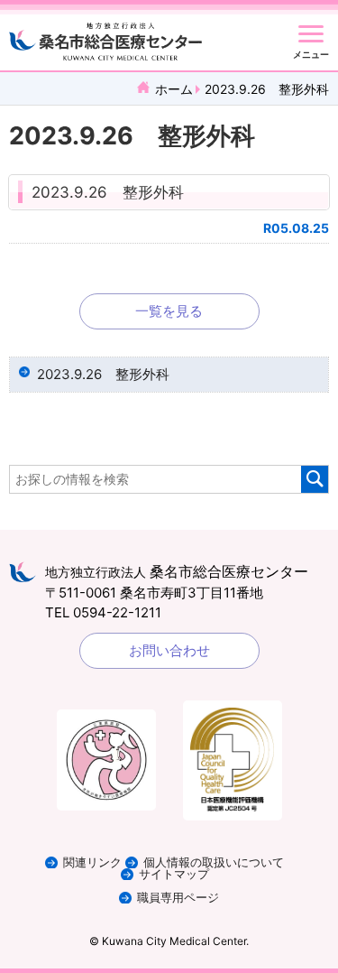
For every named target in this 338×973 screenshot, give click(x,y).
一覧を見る (169, 311)
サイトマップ (174, 874)
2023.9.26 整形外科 (108, 192)
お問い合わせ (169, 650)
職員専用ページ (178, 898)
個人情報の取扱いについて (213, 862)
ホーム (174, 89)
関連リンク (92, 862)
